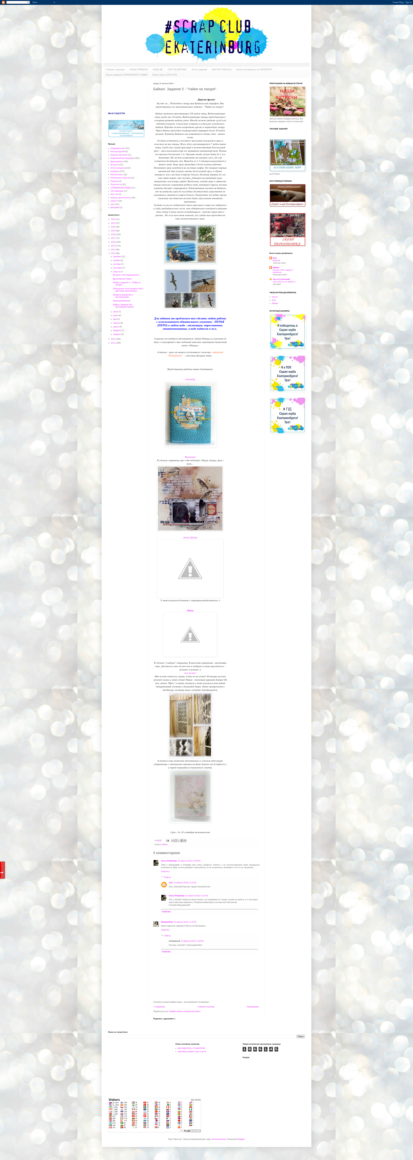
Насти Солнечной (281, 279)
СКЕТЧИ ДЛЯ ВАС (177, 69)
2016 (113, 242)
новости (114, 201)
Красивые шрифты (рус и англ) (192, 1051)
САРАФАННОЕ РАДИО (121, 188)
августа (117, 272)
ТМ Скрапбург (117, 191)
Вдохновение (117, 161)
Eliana (190, 610)
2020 (113, 227)
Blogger (241, 1139)
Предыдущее (253, 1007)
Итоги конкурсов (118, 168)
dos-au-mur (190, 673)
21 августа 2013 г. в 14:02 (197, 896)
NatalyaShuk (167, 922)
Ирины (276, 267)
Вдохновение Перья (122, 279)
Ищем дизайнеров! (121, 301)
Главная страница (115, 69)
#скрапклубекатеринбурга (122, 158)
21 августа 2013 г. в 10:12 (185, 882)
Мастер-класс (117, 174)
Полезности (116, 184)
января (116, 334)
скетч (113, 204)
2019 (113, 231)
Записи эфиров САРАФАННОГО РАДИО (127, 74)
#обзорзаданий (118, 151)
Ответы (167, 877)
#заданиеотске (117, 148)
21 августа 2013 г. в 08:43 (189, 861)
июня (116, 315)
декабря (117, 256)
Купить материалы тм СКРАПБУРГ (254, 69)
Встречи (114, 165)
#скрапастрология (119, 155)
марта (116, 327)
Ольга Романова (169, 861)
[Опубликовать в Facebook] (182, 840)
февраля (117, 330)
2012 (113, 339)
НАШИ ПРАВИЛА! (139, 69)
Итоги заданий (199, 69)
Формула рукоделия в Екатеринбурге (123, 296)
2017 (113, 238)
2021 (113, 223)
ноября (117, 260)
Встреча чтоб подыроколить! (126, 275)
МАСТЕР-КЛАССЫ (221, 69)
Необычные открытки (120, 178)
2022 (113, 219)
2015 (113, 246)
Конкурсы (115, 171)
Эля (171, 882)
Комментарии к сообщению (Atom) (185, 1011)
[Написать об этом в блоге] (175, 840)
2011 (113, 343)
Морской (276, 260)
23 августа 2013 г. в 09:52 (192, 941)
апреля (117, 323)
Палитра (115, 181)
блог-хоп (114, 194)
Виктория (190, 457)
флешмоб (115, 207)
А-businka (190, 379)
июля (116, 312)
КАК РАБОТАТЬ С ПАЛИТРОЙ (191, 1048)
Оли (275, 258)
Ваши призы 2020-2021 (165, 74)
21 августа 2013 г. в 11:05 (185, 922)
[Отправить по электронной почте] (172, 840)
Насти (274, 297)
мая (115, 319)
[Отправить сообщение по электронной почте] (167, 840)
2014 (113, 249)
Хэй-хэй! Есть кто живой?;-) (284, 282)
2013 (113, 253)
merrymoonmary (219, 1139)
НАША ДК (158, 69)
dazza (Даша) (190, 537)
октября (117, 264)
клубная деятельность (121, 198)
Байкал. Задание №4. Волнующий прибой (123, 306)
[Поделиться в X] (179, 840)
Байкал (165, 844)
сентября (117, 268)
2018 (113, 234)
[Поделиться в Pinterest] (185, 840)
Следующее (159, 1007)
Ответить (165, 871)
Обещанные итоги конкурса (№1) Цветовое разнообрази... (128, 290)
